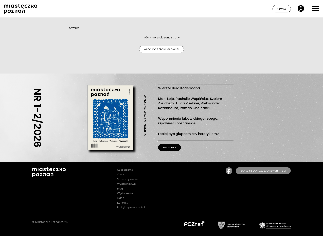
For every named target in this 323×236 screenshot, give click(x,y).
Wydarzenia (125, 193)
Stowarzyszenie (127, 179)
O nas (121, 174)
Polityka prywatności (131, 207)
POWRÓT (74, 28)
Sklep (120, 198)
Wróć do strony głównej (161, 49)
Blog (120, 189)
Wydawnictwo (126, 184)
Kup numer (169, 147)
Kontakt (122, 203)
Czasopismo (125, 170)
